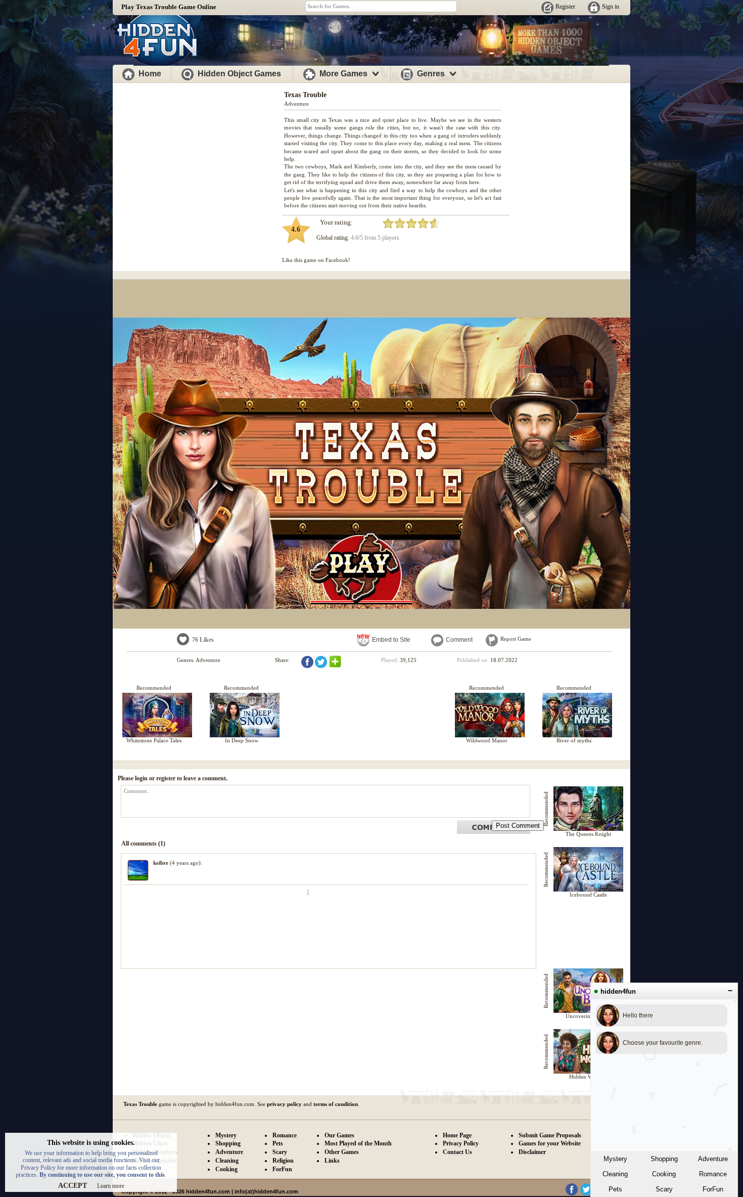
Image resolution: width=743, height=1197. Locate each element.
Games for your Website (550, 1143)
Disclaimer (532, 1152)
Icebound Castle (588, 895)
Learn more (110, 1185)
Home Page (457, 1135)
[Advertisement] (198, 156)
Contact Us (457, 1152)
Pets (615, 1189)
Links (332, 1160)
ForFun (713, 1189)
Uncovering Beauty (588, 1016)
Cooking (664, 1174)
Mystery (615, 1159)
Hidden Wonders (588, 1077)
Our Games (339, 1135)
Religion (283, 1160)
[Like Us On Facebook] (571, 1193)
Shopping (664, 1159)
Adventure (713, 1159)
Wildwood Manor (486, 740)
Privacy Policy (461, 1143)
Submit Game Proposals (550, 1135)
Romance (713, 1174)
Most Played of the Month (358, 1143)
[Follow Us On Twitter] (586, 1193)
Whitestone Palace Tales (153, 740)
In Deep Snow (241, 740)
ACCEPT (72, 1185)
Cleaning (615, 1174)
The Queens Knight (588, 834)
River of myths (573, 740)
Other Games (341, 1152)
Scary (664, 1189)
